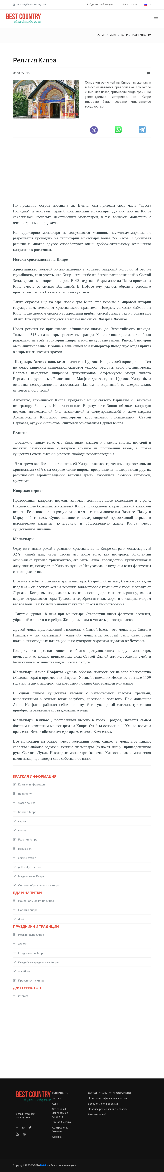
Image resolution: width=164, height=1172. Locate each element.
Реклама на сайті (98, 1114)
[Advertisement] (82, 168)
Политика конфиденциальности (107, 1098)
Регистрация (129, 4)
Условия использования (103, 1103)
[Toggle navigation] (156, 18)
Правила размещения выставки (107, 1109)
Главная (100, 35)
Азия (113, 35)
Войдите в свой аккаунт (100, 4)
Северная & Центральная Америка (60, 1113)
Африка (57, 1136)
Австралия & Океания (60, 1129)
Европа (56, 1098)
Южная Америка (62, 1122)
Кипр (124, 35)
